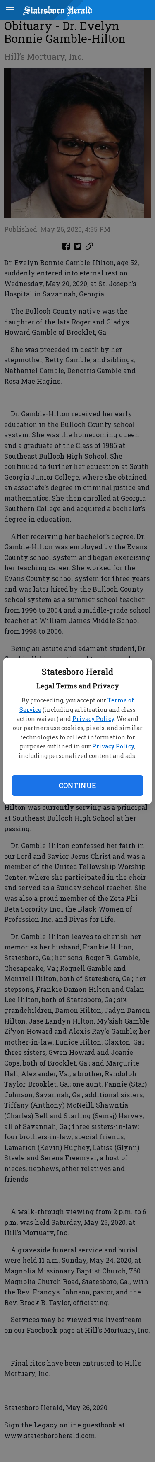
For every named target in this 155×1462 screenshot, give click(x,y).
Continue (77, 785)
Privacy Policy (93, 719)
